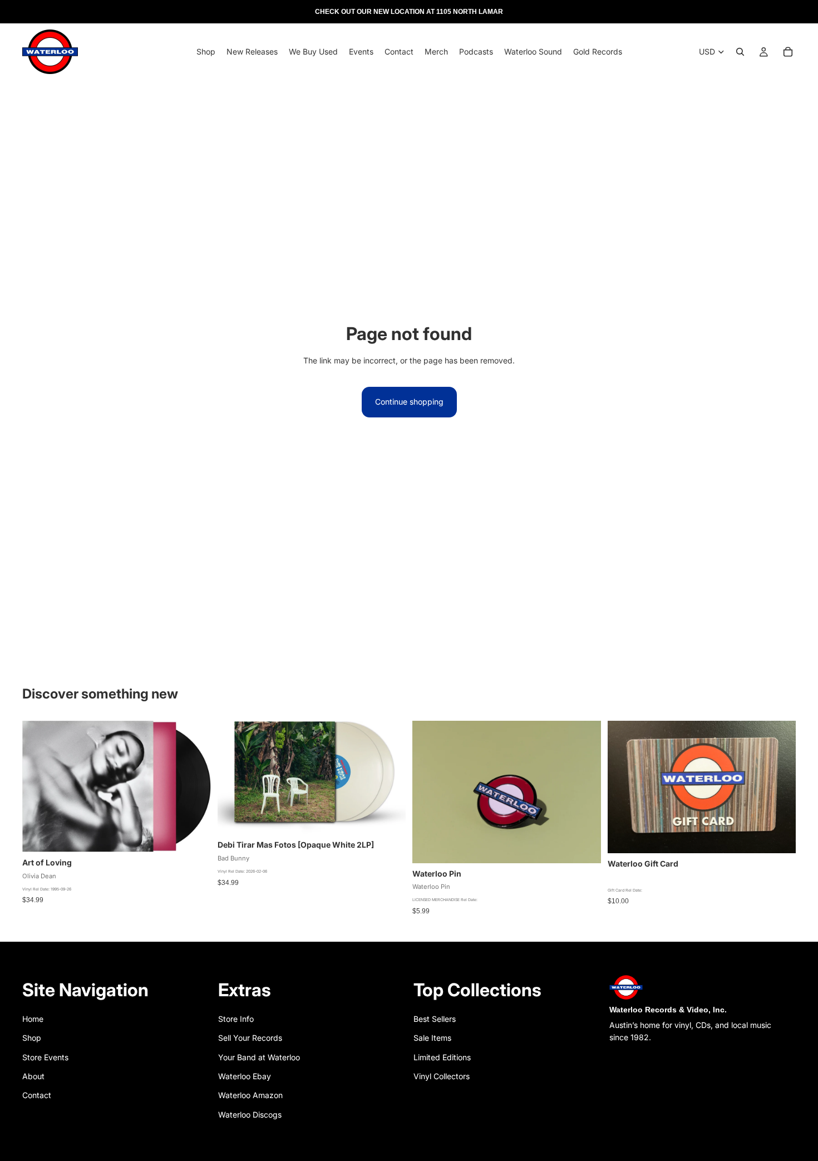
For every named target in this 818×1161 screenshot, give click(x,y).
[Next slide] (584, 792)
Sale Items (432, 1037)
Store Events (45, 1057)
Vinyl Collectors (441, 1076)
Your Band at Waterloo (259, 1057)
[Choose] (388, 818)
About (33, 1076)
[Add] (194, 835)
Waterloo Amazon (250, 1095)
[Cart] (788, 52)
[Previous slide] (429, 792)
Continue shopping (409, 401)
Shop (31, 1037)
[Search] (740, 52)
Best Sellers (434, 1019)
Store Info (236, 1019)
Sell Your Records (250, 1037)
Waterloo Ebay (244, 1076)
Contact (36, 1095)
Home (32, 1019)
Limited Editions (442, 1057)
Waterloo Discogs (250, 1114)
